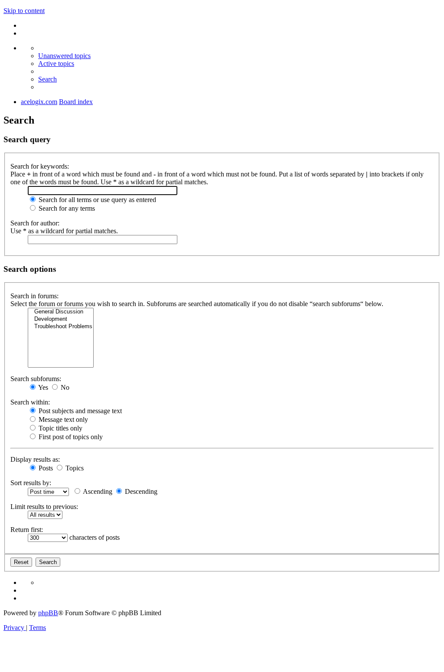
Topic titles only (59, 428)
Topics (74, 468)
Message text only (62, 419)
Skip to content (24, 10)
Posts (45, 468)
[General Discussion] (60, 312)
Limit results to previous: (44, 506)
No (64, 387)
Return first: (26, 529)
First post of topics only (70, 436)
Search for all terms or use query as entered (96, 199)
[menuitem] (64, 55)
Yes (42, 387)
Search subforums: (35, 378)
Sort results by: (30, 482)
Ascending (97, 491)
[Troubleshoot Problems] (60, 326)
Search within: (30, 402)
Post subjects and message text (79, 410)
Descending (140, 491)
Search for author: (34, 223)
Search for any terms (66, 208)
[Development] (60, 319)
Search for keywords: (39, 166)
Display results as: (35, 459)
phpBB (48, 613)
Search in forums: (34, 296)
